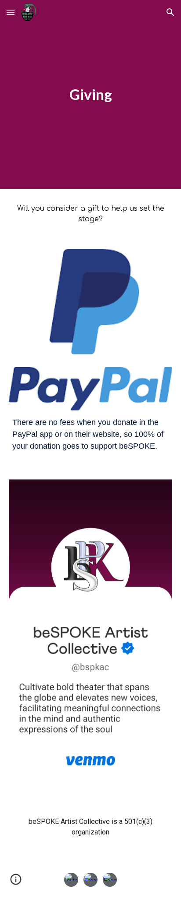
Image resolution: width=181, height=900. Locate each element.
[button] (10, 12)
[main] (90, 94)
